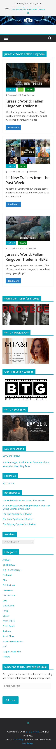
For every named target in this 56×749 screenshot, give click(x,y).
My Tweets (8, 483)
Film (20, 89)
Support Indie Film (11, 651)
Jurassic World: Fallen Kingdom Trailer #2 (24, 103)
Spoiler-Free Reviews (12, 641)
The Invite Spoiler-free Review (27, 8)
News (5, 610)
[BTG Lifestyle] (28, 18)
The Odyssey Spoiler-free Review (19, 524)
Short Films (8, 636)
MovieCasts (8, 605)
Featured (11, 89)
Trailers (29, 89)
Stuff (4, 646)
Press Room (8, 626)
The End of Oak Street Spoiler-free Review (23, 500)
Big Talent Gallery (11, 569)
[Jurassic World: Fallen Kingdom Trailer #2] (28, 75)
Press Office (8, 620)
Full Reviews (8, 585)
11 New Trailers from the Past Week (27, 180)
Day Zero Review (11, 455)
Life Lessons (8, 595)
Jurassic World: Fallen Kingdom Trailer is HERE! (27, 257)
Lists (4, 600)
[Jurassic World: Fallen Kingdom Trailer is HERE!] (28, 228)
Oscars (5, 615)
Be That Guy (8, 564)
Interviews (7, 590)
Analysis (6, 559)
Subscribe (10, 700)
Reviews (6, 631)
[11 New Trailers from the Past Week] (28, 151)
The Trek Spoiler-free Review (17, 513)
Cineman (30, 95)
